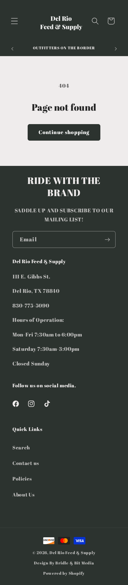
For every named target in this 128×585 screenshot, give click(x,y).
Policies (22, 478)
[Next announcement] (116, 49)
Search (21, 447)
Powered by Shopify (64, 573)
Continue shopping (64, 132)
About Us (23, 494)
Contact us (25, 463)
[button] (14, 21)
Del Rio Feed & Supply (72, 552)
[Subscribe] (107, 239)
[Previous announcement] (12, 49)
